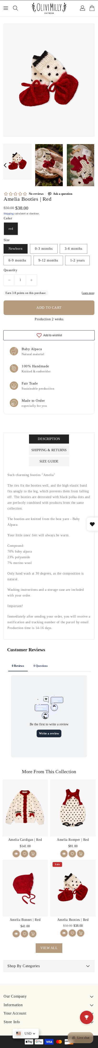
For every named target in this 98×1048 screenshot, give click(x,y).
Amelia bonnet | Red (25, 920)
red (11, 228)
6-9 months (17, 260)
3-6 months (73, 248)
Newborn (16, 248)
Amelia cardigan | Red (25, 840)
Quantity (10, 270)
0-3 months (44, 248)
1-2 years (77, 260)
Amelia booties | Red (73, 920)
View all (49, 948)
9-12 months (48, 260)
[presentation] (5, 165)
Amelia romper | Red (73, 840)
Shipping (9, 213)
